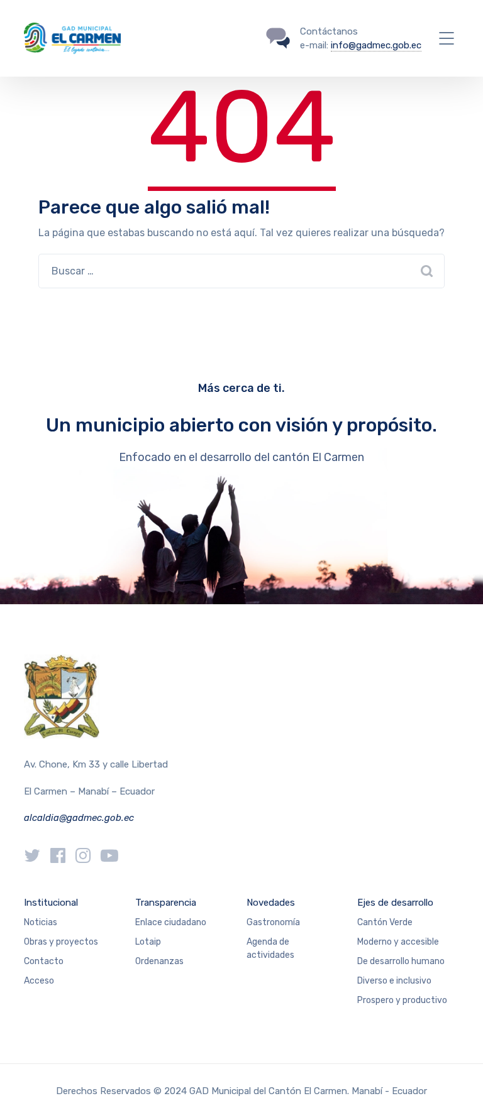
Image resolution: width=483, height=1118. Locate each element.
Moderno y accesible (398, 941)
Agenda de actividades (270, 948)
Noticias (40, 922)
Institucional (51, 902)
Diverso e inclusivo (394, 980)
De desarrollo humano (401, 961)
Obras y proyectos (61, 941)
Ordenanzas (159, 961)
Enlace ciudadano (170, 922)
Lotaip (148, 941)
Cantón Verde (385, 922)
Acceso (39, 980)
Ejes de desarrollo (395, 902)
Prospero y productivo (402, 1000)
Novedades (271, 902)
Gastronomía (273, 922)
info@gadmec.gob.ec (376, 45)
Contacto (44, 961)
